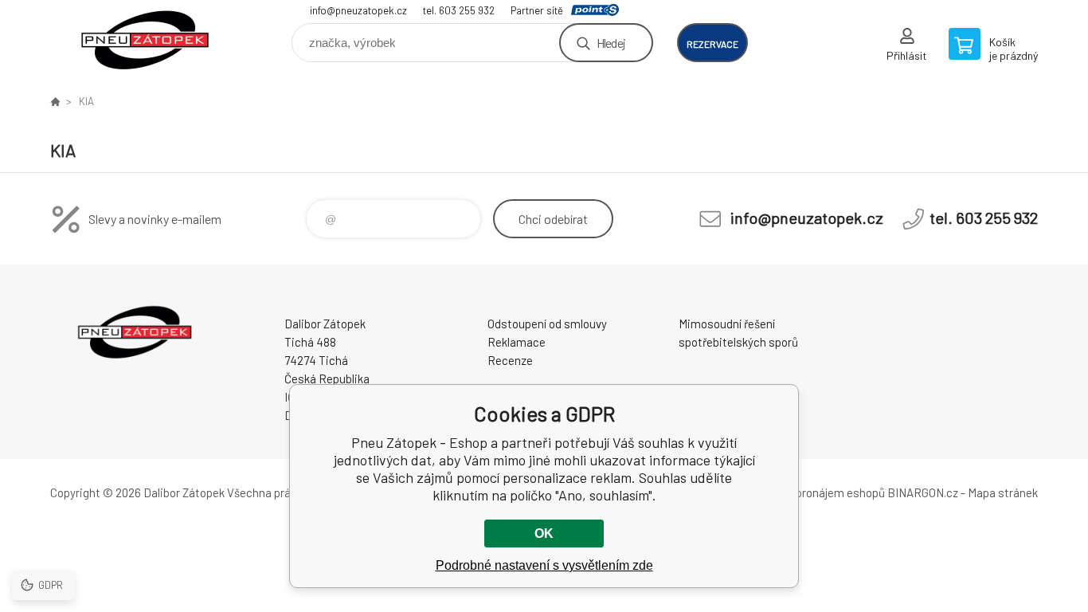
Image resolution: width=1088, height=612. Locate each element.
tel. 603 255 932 (459, 10)
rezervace (712, 43)
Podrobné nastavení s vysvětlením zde (544, 565)
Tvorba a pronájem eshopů (817, 492)
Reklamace (516, 342)
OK (544, 533)
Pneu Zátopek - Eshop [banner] (145, 37)
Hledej (611, 42)
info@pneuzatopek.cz (358, 10)
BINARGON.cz (922, 492)
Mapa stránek (1003, 492)
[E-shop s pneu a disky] (55, 101)
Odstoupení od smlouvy (547, 323)
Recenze (510, 360)
